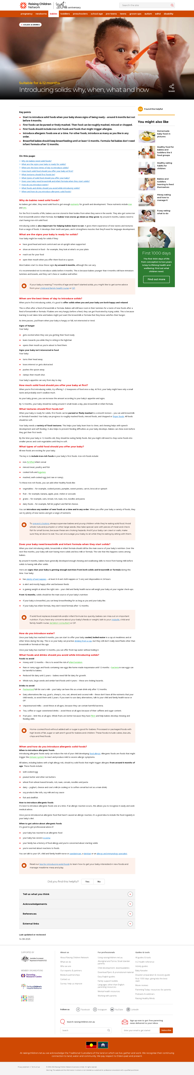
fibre (93, 715)
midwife (115, 619)
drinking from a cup (83, 641)
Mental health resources (109, 991)
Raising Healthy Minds (145, 998)
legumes (42, 472)
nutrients (75, 204)
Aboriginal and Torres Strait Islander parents (114, 962)
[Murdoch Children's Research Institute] (31, 998)
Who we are (65, 966)
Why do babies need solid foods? (37, 161)
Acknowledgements (35, 904)
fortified (30, 462)
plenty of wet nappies (36, 579)
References (30, 913)
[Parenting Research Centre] (31, 975)
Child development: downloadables (113, 968)
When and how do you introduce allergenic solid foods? (46, 191)
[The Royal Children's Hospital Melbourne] (31, 986)
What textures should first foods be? (38, 174)
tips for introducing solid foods (54, 864)
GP (73, 288)
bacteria (115, 667)
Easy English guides (106, 976)
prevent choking (41, 523)
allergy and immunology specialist (112, 853)
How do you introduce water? (35, 184)
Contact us (65, 979)
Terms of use (36, 1067)
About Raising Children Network (74, 957)
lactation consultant (60, 623)
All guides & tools (143, 957)
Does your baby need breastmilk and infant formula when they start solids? (56, 181)
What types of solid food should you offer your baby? (46, 178)
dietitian (87, 853)
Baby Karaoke (141, 970)
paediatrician (75, 853)
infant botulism (75, 662)
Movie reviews (141, 985)
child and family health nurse (54, 288)
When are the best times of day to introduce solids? (45, 167)
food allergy (95, 753)
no (99, 881)
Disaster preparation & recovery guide (152, 975)
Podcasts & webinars (145, 994)
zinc (24, 207)
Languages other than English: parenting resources (111, 985)
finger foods (118, 416)
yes (87, 881)
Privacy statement (23, 1067)
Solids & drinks (31, 25)
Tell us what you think (36, 894)
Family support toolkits (108, 981)
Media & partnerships (70, 975)
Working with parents (107, 995)
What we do (65, 962)
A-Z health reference (144, 962)
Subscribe (166, 1030)
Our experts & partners (71, 970)
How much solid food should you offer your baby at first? (47, 171)
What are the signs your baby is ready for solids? (44, 164)
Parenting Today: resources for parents (153, 989)
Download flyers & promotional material (116, 972)
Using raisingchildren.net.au (110, 957)
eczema (46, 838)
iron (130, 204)
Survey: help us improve (71, 983)
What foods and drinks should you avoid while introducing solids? (51, 188)
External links (31, 923)
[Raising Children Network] (50, 5)
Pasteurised (28, 689)
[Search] (108, 1030)
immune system (37, 757)
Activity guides (141, 966)
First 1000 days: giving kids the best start (151, 979)
